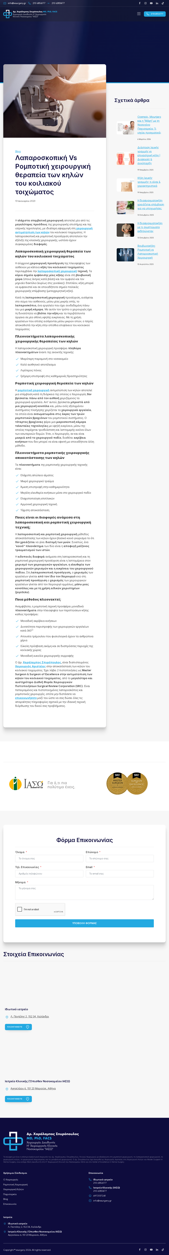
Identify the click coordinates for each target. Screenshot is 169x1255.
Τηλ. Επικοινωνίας (27, 867)
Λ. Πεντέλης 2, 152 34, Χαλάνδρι (30, 1016)
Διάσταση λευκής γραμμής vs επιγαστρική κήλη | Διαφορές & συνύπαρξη (148, 155)
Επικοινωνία (10, 1203)
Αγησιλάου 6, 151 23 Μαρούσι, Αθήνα (33, 1088)
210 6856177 (100, 1182)
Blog (18, 151)
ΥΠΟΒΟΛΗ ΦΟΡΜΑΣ (84, 923)
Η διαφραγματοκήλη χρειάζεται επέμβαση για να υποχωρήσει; (150, 204)
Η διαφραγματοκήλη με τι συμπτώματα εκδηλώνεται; (149, 227)
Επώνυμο (92, 852)
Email (89, 867)
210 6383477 (100, 1190)
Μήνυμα (20, 882)
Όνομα (20, 852)
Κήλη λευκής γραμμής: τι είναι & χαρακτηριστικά (148, 182)
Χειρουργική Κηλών (13, 1189)
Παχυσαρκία (10, 1194)
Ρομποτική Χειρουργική (15, 1184)
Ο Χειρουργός (10, 1179)
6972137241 (99, 1195)
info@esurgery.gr (102, 1200)
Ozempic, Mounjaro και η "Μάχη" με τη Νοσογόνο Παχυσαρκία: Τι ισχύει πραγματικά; (149, 124)
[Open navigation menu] (138, 14)
